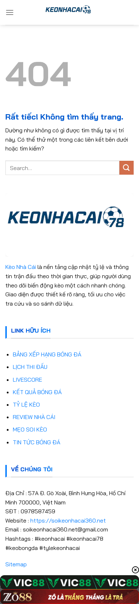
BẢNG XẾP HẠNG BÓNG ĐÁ (47, 354)
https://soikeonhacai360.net (68, 520)
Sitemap (16, 564)
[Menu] (9, 12)
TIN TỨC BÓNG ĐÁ (36, 442)
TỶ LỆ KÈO (26, 404)
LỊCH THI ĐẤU (30, 366)
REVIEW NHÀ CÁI (34, 416)
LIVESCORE (27, 379)
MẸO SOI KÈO (30, 429)
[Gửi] (126, 168)
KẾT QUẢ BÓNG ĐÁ (37, 392)
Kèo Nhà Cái (20, 266)
